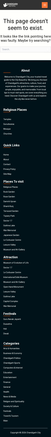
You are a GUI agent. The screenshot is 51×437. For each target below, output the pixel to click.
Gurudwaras (8, 124)
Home (6, 155)
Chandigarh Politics (12, 358)
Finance (6, 382)
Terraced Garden (10, 211)
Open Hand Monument (13, 287)
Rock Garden (9, 192)
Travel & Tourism (10, 416)
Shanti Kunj (8, 206)
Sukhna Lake (9, 225)
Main (5, 421)
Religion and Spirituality (13, 401)
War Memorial (9, 230)
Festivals (7, 411)
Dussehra (7, 324)
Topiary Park (9, 216)
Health (6, 392)
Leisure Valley (9, 245)
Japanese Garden (11, 235)
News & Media (9, 396)
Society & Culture (11, 406)
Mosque (7, 129)
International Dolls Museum (15, 277)
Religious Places (10, 187)
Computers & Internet (13, 368)
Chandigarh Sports (11, 363)
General (6, 387)
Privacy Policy (9, 169)
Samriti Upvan (9, 201)
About (6, 159)
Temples (7, 119)
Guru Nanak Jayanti (12, 319)
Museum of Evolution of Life (16, 263)
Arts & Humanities (11, 348)
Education (7, 372)
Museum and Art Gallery (14, 249)
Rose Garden (9, 196)
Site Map (7, 174)
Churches (7, 134)
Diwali (6, 333)
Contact (6, 164)
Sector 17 (7, 221)
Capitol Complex (10, 301)
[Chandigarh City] (10, 5)
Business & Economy (12, 353)
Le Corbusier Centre (12, 240)
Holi (5, 329)
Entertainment (9, 377)
